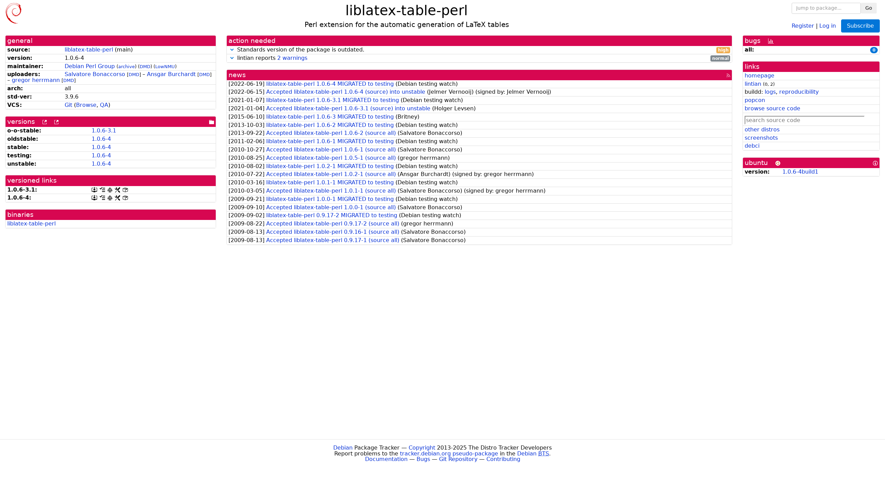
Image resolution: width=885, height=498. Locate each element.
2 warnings (292, 58)
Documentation (386, 459)
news (237, 75)
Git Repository (458, 459)
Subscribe (860, 25)
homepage (759, 75)
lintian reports (482, 58)
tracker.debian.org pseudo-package (449, 453)
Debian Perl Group (90, 66)
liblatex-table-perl (89, 49)
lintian (753, 84)
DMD (145, 66)
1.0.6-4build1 (800, 171)
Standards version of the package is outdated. (482, 50)
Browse (86, 105)
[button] (232, 49)
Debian (343, 447)
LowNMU (165, 66)
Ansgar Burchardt (171, 74)
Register (803, 25)
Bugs (423, 459)
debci (752, 145)
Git (68, 105)
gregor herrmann (36, 80)
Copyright (422, 447)
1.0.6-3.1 (104, 130)
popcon (755, 100)
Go (868, 8)
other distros (762, 129)
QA (104, 105)
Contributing (503, 459)
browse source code (772, 108)
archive (126, 66)
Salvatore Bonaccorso (95, 74)
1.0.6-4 (101, 139)
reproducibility (799, 92)
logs (770, 92)
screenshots (761, 138)
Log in (827, 25)
